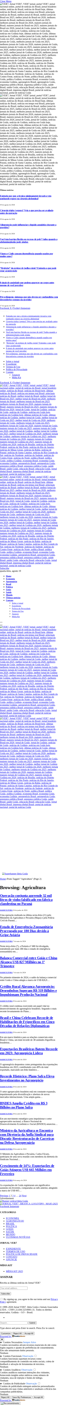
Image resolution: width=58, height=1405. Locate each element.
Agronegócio (11, 581)
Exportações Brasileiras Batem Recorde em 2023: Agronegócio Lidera (29, 1051)
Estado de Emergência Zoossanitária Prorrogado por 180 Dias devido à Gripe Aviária (26, 931)
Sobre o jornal (12, 361)
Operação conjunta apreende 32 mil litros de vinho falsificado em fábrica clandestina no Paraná (26, 900)
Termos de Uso (13, 366)
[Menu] (1, 622)
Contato (9, 372)
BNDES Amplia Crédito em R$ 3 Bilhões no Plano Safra (23, 1105)
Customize (5, 1333)
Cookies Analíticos (12, 1370)
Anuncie (16, 375)
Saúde (8, 592)
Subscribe (4, 568)
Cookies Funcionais (12, 1356)
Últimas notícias (13, 597)
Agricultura (6, 910)
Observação (27, 1356)
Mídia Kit (16, 377)
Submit (32, 1323)
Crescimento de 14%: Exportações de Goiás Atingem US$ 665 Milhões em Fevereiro (27, 1170)
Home (8, 576)
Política (9, 587)
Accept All (29, 1333)
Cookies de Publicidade (14, 1383)
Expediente (11, 364)
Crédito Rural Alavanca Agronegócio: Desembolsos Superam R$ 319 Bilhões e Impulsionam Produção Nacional (28, 990)
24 (20, 1195)
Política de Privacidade (16, 369)
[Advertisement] (29, 842)
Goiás (8, 589)
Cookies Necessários (12, 1342)
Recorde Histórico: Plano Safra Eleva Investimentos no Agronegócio (27, 1078)
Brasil (8, 584)
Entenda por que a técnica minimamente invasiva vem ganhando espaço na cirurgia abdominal (25, 197)
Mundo (9, 595)
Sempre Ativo (29, 1342)
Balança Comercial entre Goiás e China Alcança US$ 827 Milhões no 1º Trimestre (28, 962)
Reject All (17, 1333)
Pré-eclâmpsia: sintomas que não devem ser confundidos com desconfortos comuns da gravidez (29, 298)
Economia (10, 579)
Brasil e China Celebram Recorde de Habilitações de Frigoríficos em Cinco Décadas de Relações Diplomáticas (27, 1022)
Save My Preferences (21, 1397)
